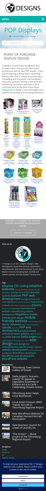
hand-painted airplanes (22, 302)
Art (3, 455)
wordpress (7, 352)
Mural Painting (32, 321)
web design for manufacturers (16, 345)
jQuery (36, 305)
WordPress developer (24, 353)
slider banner (12, 336)
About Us (5, 452)
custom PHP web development (18, 297)
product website (20, 333)
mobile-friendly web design (20, 316)
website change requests (30, 347)
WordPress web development (18, 355)
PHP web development (16, 328)
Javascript (28, 305)
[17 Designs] (23, 8)
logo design (16, 308)
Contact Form (17, 292)
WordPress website (14, 359)
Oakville (6, 327)
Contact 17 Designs (23, 233)
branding (17, 290)
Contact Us (7, 90)
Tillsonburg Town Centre (21, 341)
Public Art (32, 334)
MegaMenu (22, 314)
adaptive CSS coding (15, 286)
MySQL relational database (30, 325)
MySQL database (11, 324)
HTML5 (12, 305)
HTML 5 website (20, 305)
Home (4, 450)
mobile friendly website (19, 319)
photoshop (15, 328)
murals (40, 321)
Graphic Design (19, 36)
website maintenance (35, 350)
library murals (6, 308)
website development (15, 349)
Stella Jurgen (29, 337)
